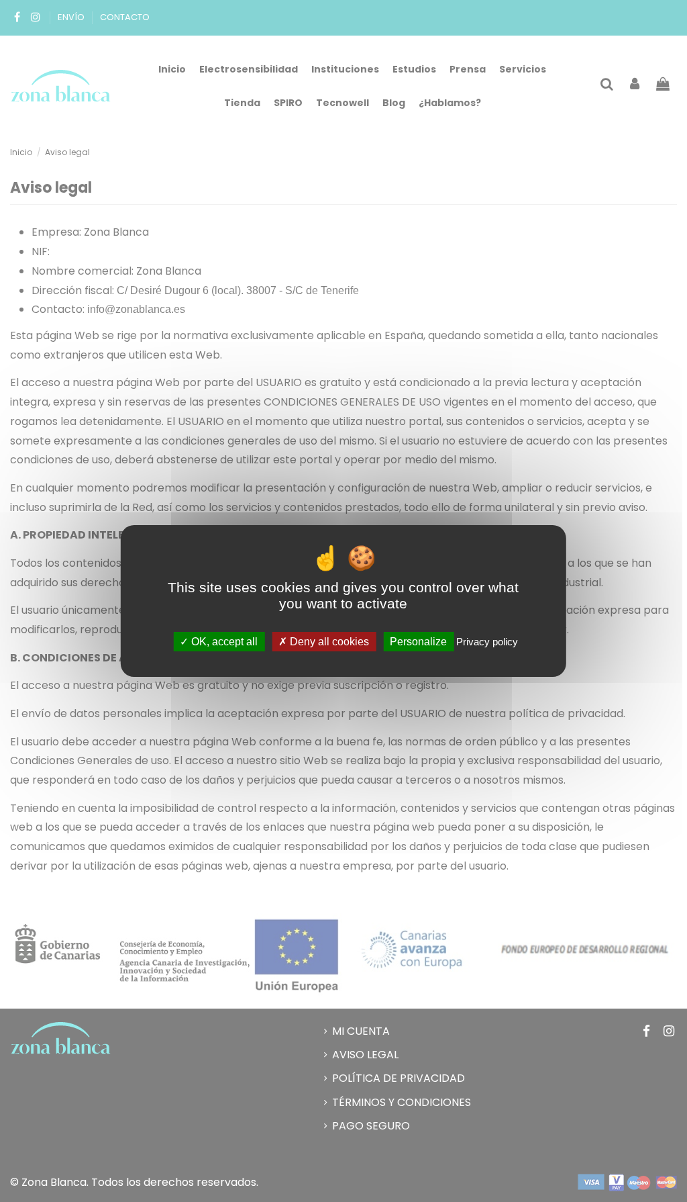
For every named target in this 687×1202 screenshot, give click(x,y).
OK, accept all (223, 641)
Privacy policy (487, 641)
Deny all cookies (328, 641)
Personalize (418, 641)
